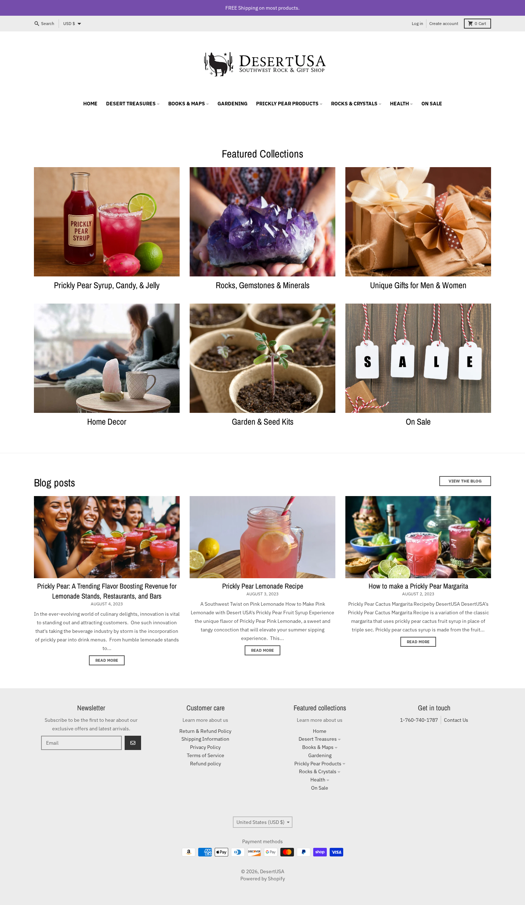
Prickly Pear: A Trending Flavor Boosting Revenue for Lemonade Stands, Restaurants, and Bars (106, 591)
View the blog (465, 481)
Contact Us (456, 720)
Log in (417, 23)
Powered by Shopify (262, 878)
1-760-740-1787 (419, 720)
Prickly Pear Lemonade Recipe (262, 586)
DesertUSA (272, 871)
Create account (443, 23)
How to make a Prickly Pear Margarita (418, 586)
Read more (106, 660)
